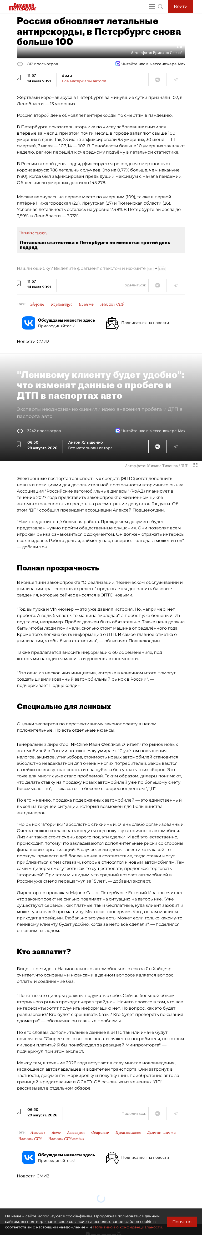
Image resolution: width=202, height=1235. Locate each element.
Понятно (181, 1221)
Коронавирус (61, 304)
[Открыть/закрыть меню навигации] (152, 7)
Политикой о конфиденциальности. (128, 1227)
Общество (100, 1132)
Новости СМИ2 (33, 341)
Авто (56, 1132)
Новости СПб (112, 304)
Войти (181, 6)
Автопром (76, 1132)
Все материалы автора (84, 81)
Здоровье (37, 304)
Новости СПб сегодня (66, 1139)
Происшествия (128, 1132)
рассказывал (31, 1088)
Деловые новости (161, 1132)
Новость (86, 304)
